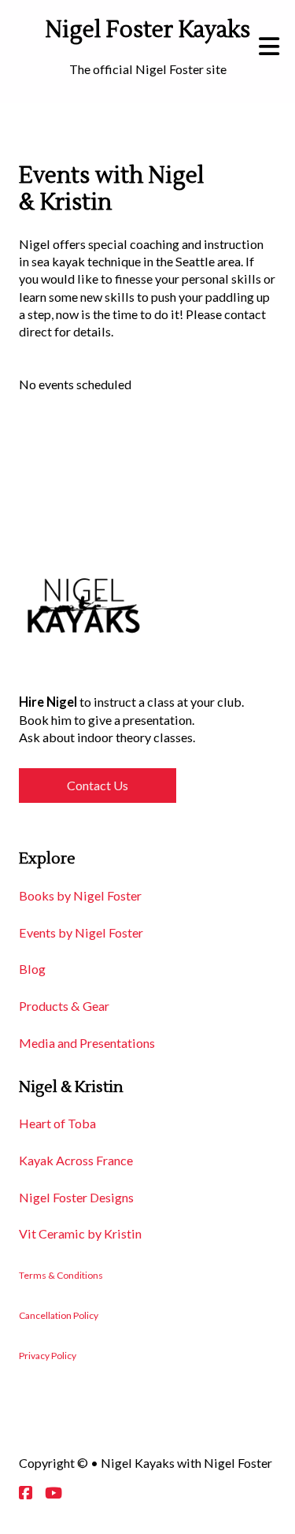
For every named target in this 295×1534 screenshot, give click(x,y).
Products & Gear (64, 1005)
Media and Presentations (87, 1042)
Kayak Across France (76, 1160)
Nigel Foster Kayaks (148, 30)
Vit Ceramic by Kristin (80, 1233)
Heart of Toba (57, 1123)
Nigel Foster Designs (76, 1197)
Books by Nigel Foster (80, 895)
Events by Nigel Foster (81, 932)
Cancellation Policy (58, 1315)
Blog (32, 968)
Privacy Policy (47, 1355)
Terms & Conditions (61, 1275)
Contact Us (97, 785)
